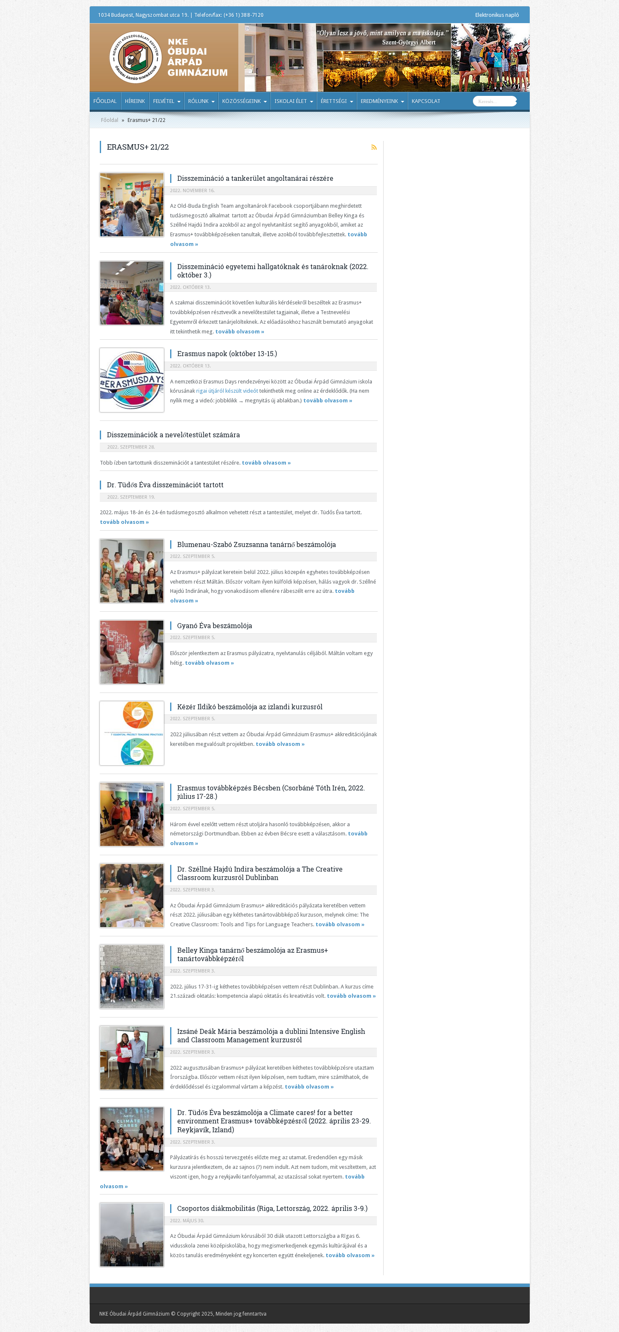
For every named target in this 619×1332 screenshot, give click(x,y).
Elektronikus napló (497, 15)
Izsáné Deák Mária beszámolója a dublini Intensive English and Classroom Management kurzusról (271, 1035)
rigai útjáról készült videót (227, 391)
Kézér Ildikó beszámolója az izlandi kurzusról (250, 706)
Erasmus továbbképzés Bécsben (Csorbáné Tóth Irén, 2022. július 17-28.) (271, 792)
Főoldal (105, 101)
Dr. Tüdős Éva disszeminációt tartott (165, 484)
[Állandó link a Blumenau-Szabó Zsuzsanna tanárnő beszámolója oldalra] (131, 571)
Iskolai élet (291, 101)
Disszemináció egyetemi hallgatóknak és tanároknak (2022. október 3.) (272, 271)
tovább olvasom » (239, 331)
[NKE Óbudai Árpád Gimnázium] (168, 78)
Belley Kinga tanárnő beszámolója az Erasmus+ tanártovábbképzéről (252, 954)
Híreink (135, 101)
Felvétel (163, 101)
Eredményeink (379, 101)
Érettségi (334, 101)
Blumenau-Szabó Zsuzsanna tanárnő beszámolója (256, 544)
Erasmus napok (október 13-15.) (227, 353)
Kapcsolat (426, 101)
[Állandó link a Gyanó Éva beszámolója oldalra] (131, 652)
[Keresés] (523, 102)
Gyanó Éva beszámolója (214, 625)
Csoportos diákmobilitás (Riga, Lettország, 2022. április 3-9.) (272, 1208)
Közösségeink (241, 101)
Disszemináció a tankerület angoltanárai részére (255, 178)
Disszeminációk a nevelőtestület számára (173, 434)
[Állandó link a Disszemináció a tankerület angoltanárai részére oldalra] (131, 204)
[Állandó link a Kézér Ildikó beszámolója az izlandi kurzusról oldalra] (131, 733)
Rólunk (198, 101)
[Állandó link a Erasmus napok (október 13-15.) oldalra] (131, 380)
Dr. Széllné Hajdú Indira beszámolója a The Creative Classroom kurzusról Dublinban (260, 873)
